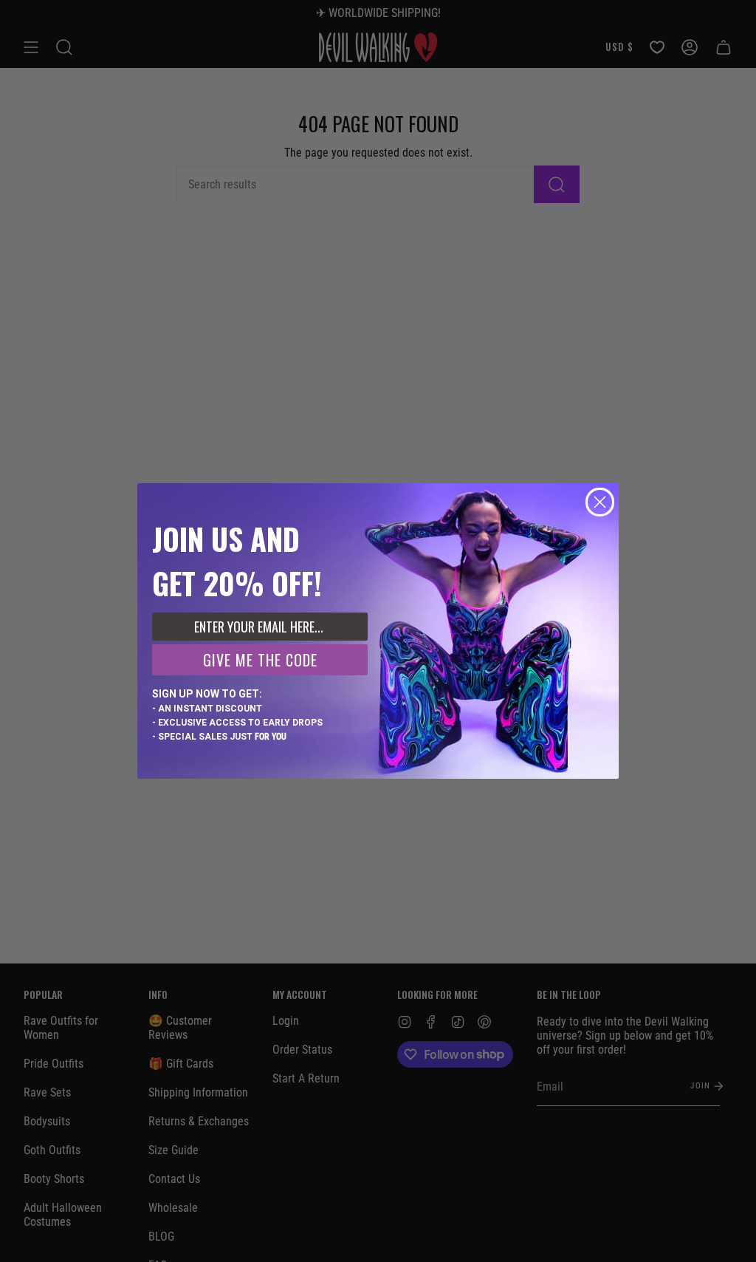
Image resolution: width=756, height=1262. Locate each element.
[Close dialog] (600, 502)
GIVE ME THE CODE (260, 660)
